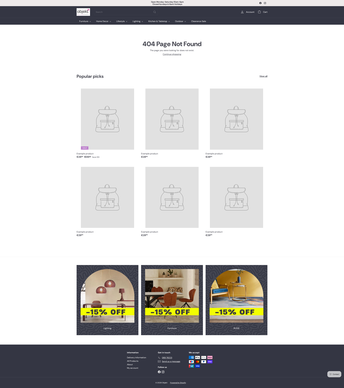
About (130, 364)
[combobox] (126, 12)
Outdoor (179, 21)
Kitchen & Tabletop (158, 21)
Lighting (137, 21)
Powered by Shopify (178, 383)
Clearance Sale (198, 21)
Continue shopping (172, 54)
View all (263, 76)
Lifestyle (120, 21)
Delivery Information (136, 357)
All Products (132, 361)
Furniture (84, 21)
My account (132, 368)
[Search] (154, 12)
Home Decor (102, 21)
